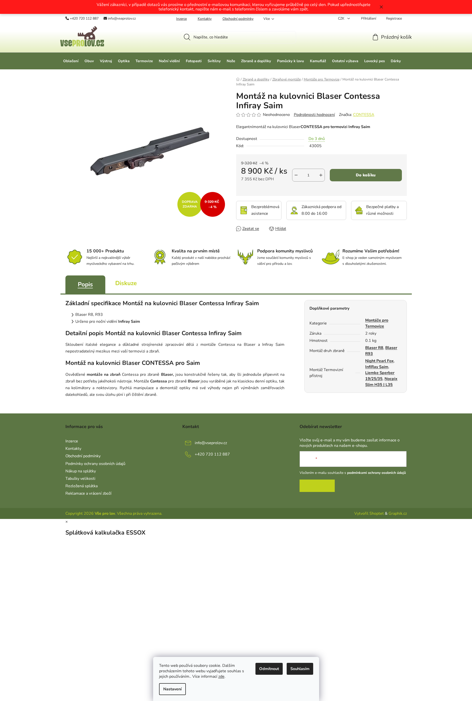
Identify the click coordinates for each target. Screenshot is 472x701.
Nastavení (172, 689)
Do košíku (366, 175)
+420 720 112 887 (84, 18)
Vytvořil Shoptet (369, 513)
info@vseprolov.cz (122, 18)
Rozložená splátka (81, 486)
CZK (341, 18)
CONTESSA (363, 114)
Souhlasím (299, 669)
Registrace (394, 18)
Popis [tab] (85, 284)
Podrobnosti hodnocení (314, 114)
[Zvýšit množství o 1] (321, 175)
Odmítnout (269, 669)
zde (221, 676)
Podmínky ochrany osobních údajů (95, 463)
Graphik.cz (398, 513)
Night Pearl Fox (379, 361)
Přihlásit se (317, 485)
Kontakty (205, 18)
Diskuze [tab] (126, 283)
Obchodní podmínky (237, 18)
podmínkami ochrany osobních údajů (376, 472)
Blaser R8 (374, 347)
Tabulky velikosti (80, 478)
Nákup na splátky (80, 471)
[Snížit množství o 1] (296, 175)
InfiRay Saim (376, 367)
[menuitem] (71, 61)
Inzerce (181, 18)
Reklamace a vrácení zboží (88, 493)
